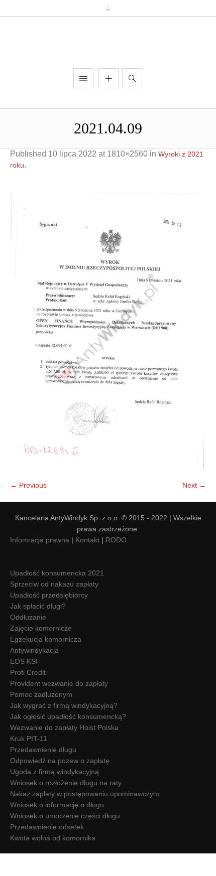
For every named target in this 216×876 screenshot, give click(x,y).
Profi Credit (28, 695)
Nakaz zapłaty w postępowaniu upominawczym (84, 817)
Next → (194, 508)
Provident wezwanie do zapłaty (59, 706)
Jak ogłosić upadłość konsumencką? (68, 740)
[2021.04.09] (108, 353)
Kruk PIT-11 (28, 762)
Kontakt (87, 563)
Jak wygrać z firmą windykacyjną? (64, 728)
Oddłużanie (28, 640)
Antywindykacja (34, 673)
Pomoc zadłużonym (41, 717)
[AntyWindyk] (108, 54)
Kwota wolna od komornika (52, 861)
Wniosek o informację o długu (57, 828)
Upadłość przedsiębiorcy (49, 618)
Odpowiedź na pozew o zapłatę (60, 784)
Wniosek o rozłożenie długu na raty (66, 806)
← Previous (28, 508)
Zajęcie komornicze (41, 651)
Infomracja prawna (39, 563)
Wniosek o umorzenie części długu (65, 839)
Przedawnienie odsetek (47, 850)
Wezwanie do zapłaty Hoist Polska (64, 751)
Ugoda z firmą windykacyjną (54, 795)
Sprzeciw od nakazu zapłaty (54, 607)
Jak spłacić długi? (38, 629)
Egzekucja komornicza (45, 662)
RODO (116, 563)
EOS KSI (24, 684)
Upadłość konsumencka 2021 (57, 596)
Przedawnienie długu (43, 773)
